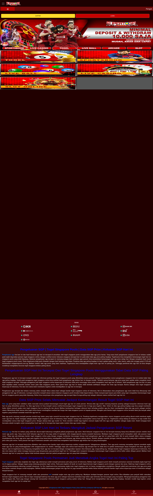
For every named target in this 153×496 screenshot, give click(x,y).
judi (50, 474)
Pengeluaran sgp (8, 355)
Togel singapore (7, 462)
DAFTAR (38, 16)
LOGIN (112, 16)
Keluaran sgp (6, 432)
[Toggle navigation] (3, 3)
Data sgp (5, 404)
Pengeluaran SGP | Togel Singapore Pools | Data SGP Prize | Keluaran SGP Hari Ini (75, 487)
